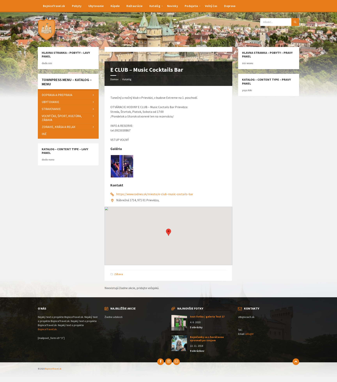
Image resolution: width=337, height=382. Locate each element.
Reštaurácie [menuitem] (134, 6)
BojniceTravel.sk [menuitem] (54, 6)
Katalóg (126, 79)
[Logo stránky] (47, 39)
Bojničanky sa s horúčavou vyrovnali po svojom (207, 338)
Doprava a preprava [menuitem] (57, 95)
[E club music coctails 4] (122, 176)
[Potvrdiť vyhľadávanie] (295, 22)
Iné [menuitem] (44, 134)
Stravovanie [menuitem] (51, 109)
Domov (114, 79)
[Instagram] (168, 361)
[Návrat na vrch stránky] (296, 361)
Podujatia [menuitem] (191, 6)
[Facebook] (160, 361)
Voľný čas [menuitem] (211, 6)
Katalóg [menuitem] (154, 6)
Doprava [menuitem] (229, 6)
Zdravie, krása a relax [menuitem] (58, 127)
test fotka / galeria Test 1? (207, 316)
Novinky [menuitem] (172, 6)
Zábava (118, 274)
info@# (249, 334)
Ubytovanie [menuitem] (96, 6)
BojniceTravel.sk (47, 329)
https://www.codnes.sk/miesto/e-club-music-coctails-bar (154, 194)
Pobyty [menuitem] (77, 6)
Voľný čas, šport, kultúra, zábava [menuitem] (62, 118)
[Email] (176, 361)
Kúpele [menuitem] (115, 6)
